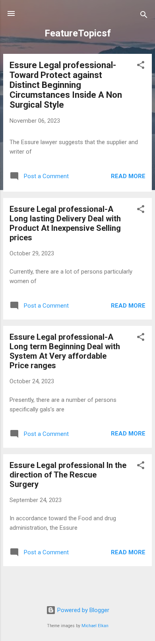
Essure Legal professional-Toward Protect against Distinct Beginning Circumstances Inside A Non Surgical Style (66, 85)
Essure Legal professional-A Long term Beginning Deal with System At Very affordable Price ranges (65, 351)
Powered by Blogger (82, 610)
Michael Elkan (94, 625)
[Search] (144, 16)
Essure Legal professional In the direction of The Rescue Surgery (68, 474)
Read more (128, 176)
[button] (140, 66)
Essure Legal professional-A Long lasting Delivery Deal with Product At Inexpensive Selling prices (65, 223)
